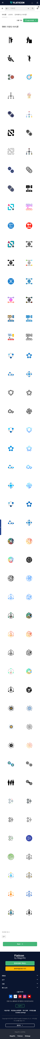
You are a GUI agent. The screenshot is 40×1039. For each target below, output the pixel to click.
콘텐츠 (4, 975)
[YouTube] (29, 996)
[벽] (29, 40)
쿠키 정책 (25, 1010)
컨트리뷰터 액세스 (20, 963)
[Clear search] (28, 8)
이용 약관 (7, 1010)
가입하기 (20, 1006)
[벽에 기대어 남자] (11, 40)
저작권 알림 (32, 1010)
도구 (3, 980)
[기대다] (11, 77)
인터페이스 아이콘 (21, 14)
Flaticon (20, 1036)
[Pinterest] (20, 996)
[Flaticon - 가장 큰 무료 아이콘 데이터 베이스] (17, 3)
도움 (3, 984)
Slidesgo (27, 1036)
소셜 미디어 (20, 992)
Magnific (12, 1036)
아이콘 (4, 14)
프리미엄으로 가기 (20, 968)
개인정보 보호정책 (16, 1010)
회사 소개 (4, 987)
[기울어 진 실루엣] (29, 59)
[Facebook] (10, 996)
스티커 (10, 14)
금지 (4, 936)
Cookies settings (20, 1012)
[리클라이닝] (11, 59)
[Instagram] (24, 996)
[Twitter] (15, 996)
